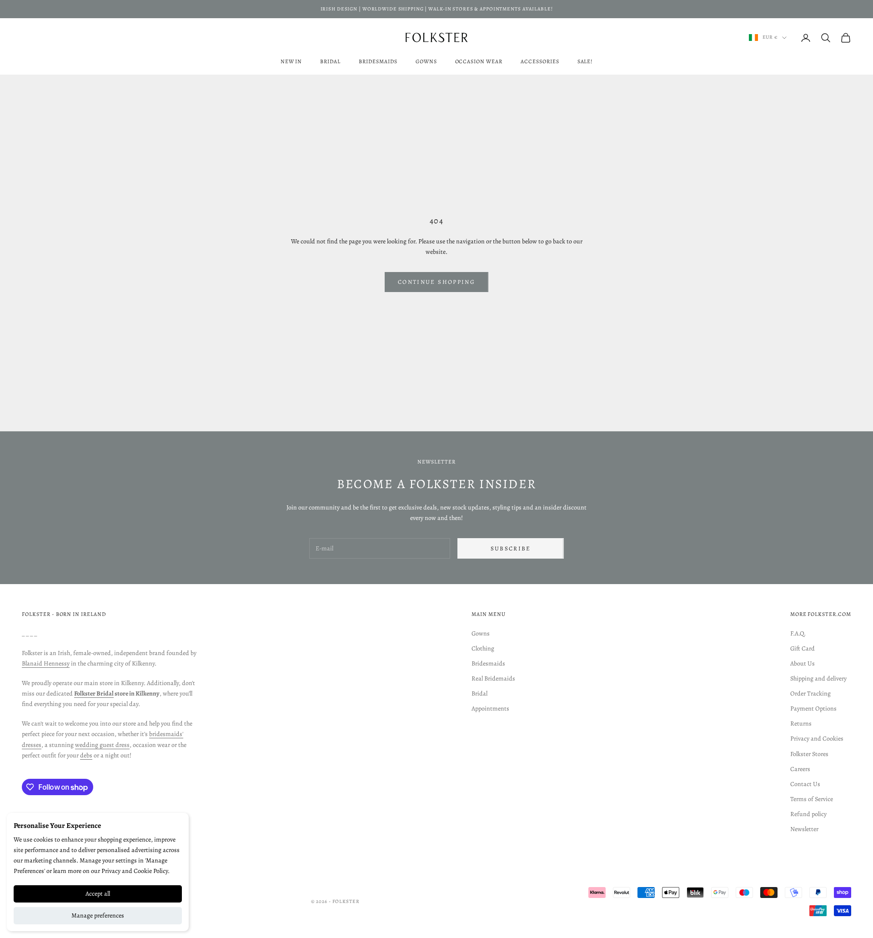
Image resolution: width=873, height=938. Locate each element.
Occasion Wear (478, 61)
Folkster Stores (809, 754)
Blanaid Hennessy (46, 663)
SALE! (585, 61)
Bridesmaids (378, 61)
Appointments (490, 708)
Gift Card (802, 648)
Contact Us (805, 784)
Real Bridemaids (493, 678)
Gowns (426, 61)
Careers (800, 769)
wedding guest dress (102, 745)
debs (86, 755)
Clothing (483, 648)
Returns (801, 723)
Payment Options (813, 708)
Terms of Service (811, 799)
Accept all (97, 893)
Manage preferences (97, 915)
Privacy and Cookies (816, 738)
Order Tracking (810, 693)
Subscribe (511, 548)
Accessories (540, 61)
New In (291, 61)
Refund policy (808, 814)
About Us (802, 663)
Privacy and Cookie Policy (134, 871)
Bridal (330, 61)
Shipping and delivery (818, 678)
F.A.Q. (798, 633)
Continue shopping (436, 282)
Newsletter (804, 829)
